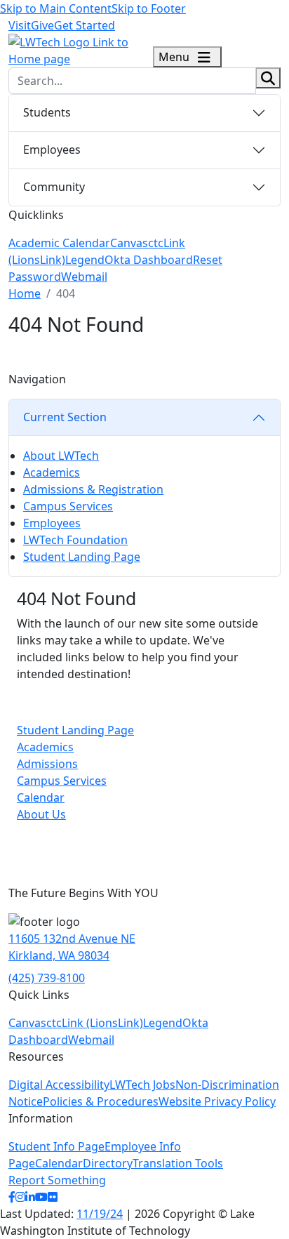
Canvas (129, 243)
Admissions (47, 763)
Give (42, 25)
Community (54, 186)
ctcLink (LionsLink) (94, 1023)
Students (47, 112)
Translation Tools (178, 1163)
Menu (175, 57)
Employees (52, 149)
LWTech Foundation (75, 540)
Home (24, 293)
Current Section (65, 417)
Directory (108, 1163)
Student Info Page (56, 1146)
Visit (19, 25)
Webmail (84, 276)
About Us (41, 814)
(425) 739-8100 (46, 978)
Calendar (41, 797)
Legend (85, 259)
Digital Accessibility (58, 1084)
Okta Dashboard (149, 259)
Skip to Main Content (56, 8)
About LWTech (61, 455)
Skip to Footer (149, 8)
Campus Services (68, 506)
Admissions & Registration (93, 489)
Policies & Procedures (101, 1101)
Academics (51, 472)
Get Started (84, 25)
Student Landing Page (81, 556)
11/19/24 (99, 1213)
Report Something (57, 1180)
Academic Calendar (59, 243)
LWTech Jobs (142, 1084)
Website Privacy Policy (217, 1101)
